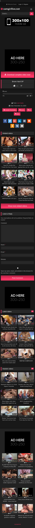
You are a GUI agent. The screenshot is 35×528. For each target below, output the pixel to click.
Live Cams (20, 103)
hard (18, 113)
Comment (4, 223)
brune (22, 110)
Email (3, 252)
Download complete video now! (18, 75)
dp (30, 110)
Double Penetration (10, 110)
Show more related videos (17, 206)
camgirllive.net (11, 8)
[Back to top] (30, 523)
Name (3, 244)
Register (26, 4)
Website (3, 259)
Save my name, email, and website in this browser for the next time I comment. (17, 272)
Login (20, 4)
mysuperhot (17, 524)
